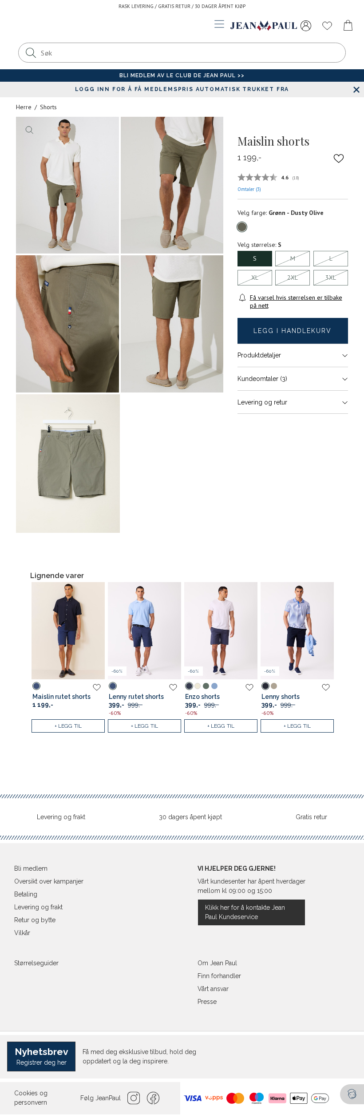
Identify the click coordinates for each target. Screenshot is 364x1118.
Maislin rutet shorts (61, 696)
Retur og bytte (34, 920)
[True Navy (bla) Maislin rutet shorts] (36, 686)
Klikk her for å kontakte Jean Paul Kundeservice (245, 912)
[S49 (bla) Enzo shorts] (214, 686)
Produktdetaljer (259, 355)
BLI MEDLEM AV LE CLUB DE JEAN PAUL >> (182, 75)
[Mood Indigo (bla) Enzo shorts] (189, 686)
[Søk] (30, 52)
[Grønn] (241, 226)
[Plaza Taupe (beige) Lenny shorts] (274, 686)
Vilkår (22, 932)
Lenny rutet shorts (136, 696)
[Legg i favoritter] (97, 687)
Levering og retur (262, 402)
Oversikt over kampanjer (48, 881)
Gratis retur (311, 817)
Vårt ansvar (213, 988)
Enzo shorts (202, 696)
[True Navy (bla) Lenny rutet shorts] (113, 686)
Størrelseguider (36, 963)
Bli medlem (30, 868)
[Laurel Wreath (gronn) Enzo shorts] (206, 686)
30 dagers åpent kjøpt (190, 817)
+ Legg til (68, 726)
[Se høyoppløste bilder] (67, 185)
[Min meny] (306, 25)
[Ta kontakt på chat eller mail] (352, 1094)
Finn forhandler (219, 975)
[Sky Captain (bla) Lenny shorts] (265, 686)
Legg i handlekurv (292, 330)
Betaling (25, 894)
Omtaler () (249, 189)
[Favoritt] (338, 158)
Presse (207, 1001)
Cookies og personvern (30, 1098)
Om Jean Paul (217, 963)
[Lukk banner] (356, 89)
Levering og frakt (61, 817)
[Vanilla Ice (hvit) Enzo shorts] (197, 686)
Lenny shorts (280, 696)
